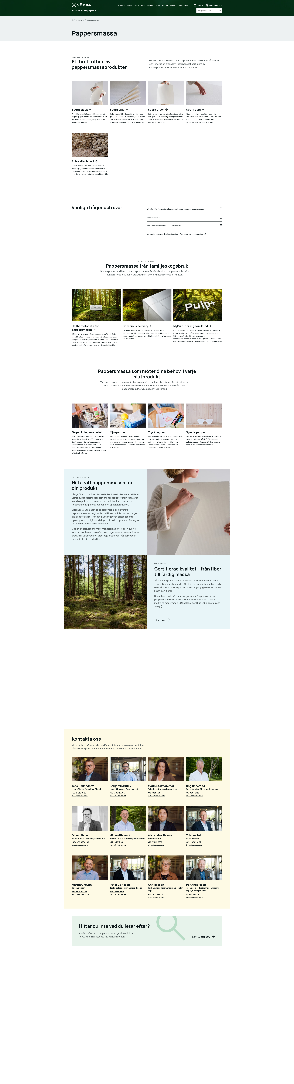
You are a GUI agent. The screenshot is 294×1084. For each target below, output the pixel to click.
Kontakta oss (159, 5)
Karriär (129, 5)
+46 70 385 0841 (117, 891)
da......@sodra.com (194, 795)
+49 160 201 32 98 (79, 891)
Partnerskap (170, 5)
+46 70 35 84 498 (155, 894)
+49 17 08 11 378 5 (117, 793)
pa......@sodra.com (194, 897)
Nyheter (150, 5)
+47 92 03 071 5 (192, 793)
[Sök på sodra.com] (219, 10)
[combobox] (209, 10)
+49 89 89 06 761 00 (80, 842)
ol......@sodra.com (80, 845)
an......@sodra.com (156, 897)
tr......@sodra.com (194, 845)
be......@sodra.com (118, 795)
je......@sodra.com (80, 795)
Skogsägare (89, 10)
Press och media (139, 5)
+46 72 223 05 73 (155, 842)
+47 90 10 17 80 (116, 842)
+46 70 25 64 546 (155, 793)
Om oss (120, 5)
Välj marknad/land (215, 5)
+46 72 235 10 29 (79, 793)
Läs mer (159, 620)
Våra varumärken (183, 5)
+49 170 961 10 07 (193, 842)
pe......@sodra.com (118, 894)
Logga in (200, 5)
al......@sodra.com (156, 845)
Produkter (76, 10)
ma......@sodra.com (156, 795)
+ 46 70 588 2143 (193, 894)
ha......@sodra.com (118, 845)
